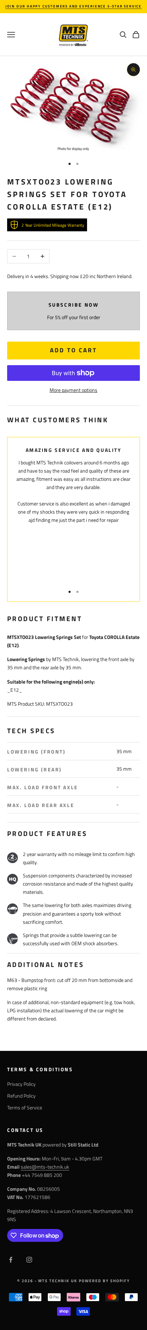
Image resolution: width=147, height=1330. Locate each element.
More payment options (73, 390)
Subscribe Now (74, 305)
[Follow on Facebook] (10, 1259)
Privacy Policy (21, 1084)
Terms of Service (24, 1107)
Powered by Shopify (104, 1281)
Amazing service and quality (74, 450)
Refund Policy (21, 1095)
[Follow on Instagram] (29, 1259)
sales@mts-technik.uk (45, 1166)
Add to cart (73, 350)
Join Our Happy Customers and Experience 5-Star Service (73, 6)
